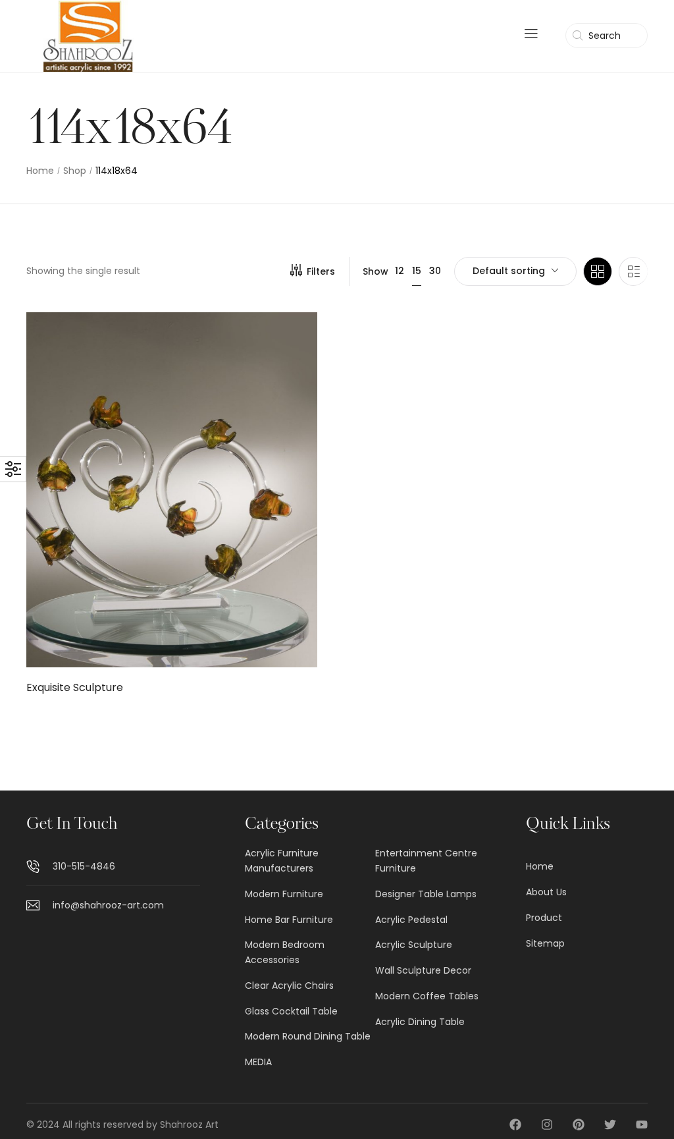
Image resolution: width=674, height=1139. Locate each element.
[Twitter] (610, 1124)
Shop (74, 171)
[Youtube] (642, 1124)
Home (40, 171)
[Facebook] (515, 1124)
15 (416, 270)
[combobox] (515, 271)
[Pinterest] (578, 1124)
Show (375, 271)
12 (399, 270)
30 (435, 270)
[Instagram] (547, 1124)
